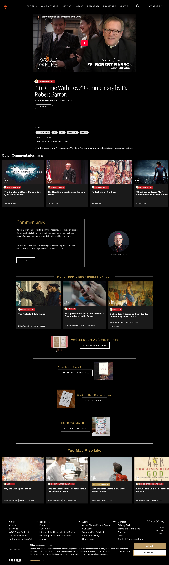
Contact (122, 521)
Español (161, 533)
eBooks (43, 539)
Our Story (87, 528)
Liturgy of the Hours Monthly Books (57, 532)
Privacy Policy (125, 525)
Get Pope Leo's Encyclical (75, 373)
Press (120, 535)
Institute (67, 6)
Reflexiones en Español (20, 539)
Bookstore (109, 6)
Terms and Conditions (129, 528)
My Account (156, 6)
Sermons (13, 528)
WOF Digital (160, 530)
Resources (93, 6)
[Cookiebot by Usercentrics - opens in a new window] (15, 560)
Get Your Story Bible (75, 428)
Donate (124, 6)
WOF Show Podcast (19, 532)
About (80, 6)
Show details (35, 560)
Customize (148, 553)
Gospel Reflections (18, 535)
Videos (12, 525)
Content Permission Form (130, 539)
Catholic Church (43, 132)
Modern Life (72, 132)
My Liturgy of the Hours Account (55, 535)
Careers (122, 532)
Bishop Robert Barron (46, 100)
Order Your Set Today (94, 345)
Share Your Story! (91, 535)
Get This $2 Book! (95, 401)
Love (62, 132)
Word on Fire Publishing (94, 532)
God (54, 132)
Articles (32, 6)
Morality (84, 132)
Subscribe (44, 528)
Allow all (149, 546)
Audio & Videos (49, 6)
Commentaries (46, 81)
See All (40, 156)
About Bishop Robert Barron (96, 525)
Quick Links (88, 539)
